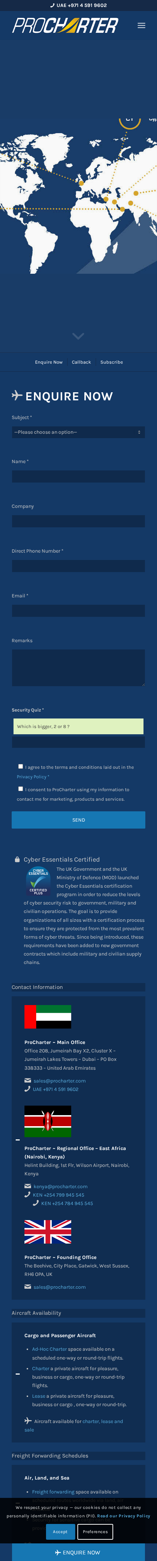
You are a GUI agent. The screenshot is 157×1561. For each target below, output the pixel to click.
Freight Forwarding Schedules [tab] (50, 1455)
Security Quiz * (28, 710)
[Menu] (141, 25)
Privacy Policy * (33, 776)
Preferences (95, 1531)
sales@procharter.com (60, 1081)
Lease (38, 1396)
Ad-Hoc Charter (49, 1349)
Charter (40, 1368)
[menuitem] (141, 25)
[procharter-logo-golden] (65, 25)
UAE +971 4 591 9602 (55, 1089)
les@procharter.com (62, 1287)
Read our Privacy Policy (123, 1515)
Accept (60, 1531)
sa (36, 1287)
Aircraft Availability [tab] (36, 1313)
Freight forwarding (53, 1492)
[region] (78, 1148)
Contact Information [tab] (37, 987)
